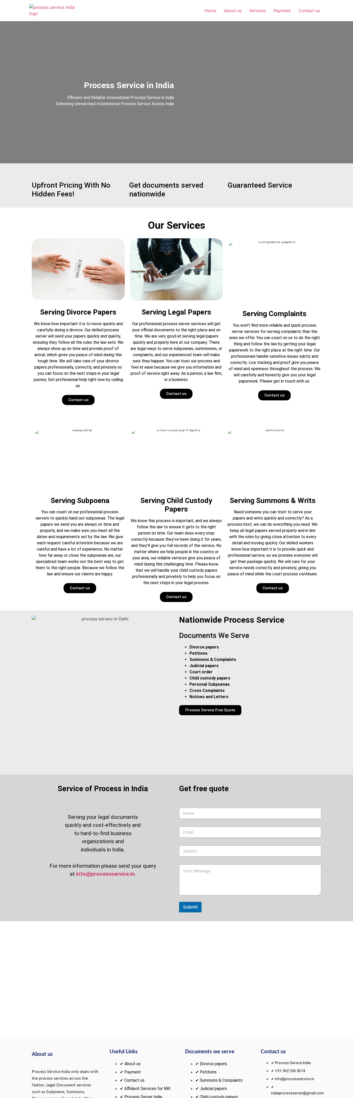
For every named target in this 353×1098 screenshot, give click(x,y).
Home (210, 10)
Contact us (309, 10)
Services (257, 10)
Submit (190, 907)
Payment (282, 10)
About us (233, 10)
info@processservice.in (105, 874)
